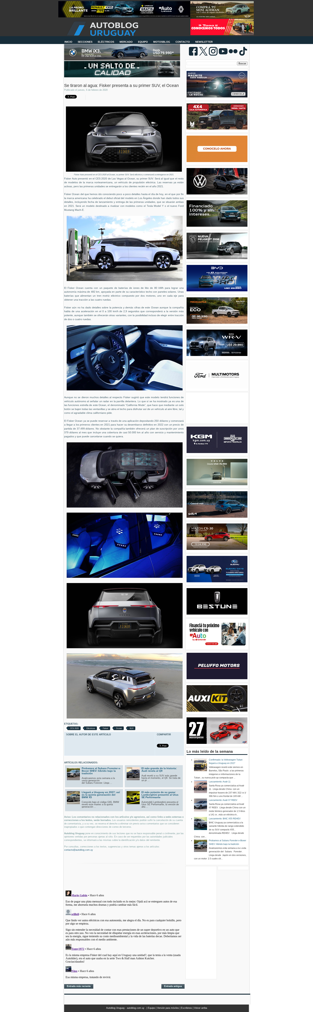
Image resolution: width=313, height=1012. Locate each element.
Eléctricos (90, 728)
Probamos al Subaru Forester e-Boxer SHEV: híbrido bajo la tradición (101, 771)
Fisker (105, 728)
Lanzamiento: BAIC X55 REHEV (225, 818)
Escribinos (187, 1008)
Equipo (152, 1008)
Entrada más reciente (79, 986)
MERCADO (126, 41)
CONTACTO (183, 41)
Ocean (119, 728)
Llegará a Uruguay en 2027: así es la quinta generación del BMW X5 (101, 795)
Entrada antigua (173, 986)
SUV (131, 728)
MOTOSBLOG (161, 41)
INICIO (68, 41)
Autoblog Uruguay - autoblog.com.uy (125, 1008)
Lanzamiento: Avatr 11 (220, 781)
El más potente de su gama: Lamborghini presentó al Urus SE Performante (159, 795)
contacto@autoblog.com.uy (78, 849)
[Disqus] (124, 934)
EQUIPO (143, 41)
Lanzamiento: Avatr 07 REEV (223, 800)
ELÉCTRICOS (106, 41)
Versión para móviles (168, 1008)
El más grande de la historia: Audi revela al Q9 (159, 769)
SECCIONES (85, 41)
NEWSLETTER (204, 41)
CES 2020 (74, 728)
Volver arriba (200, 1008)
